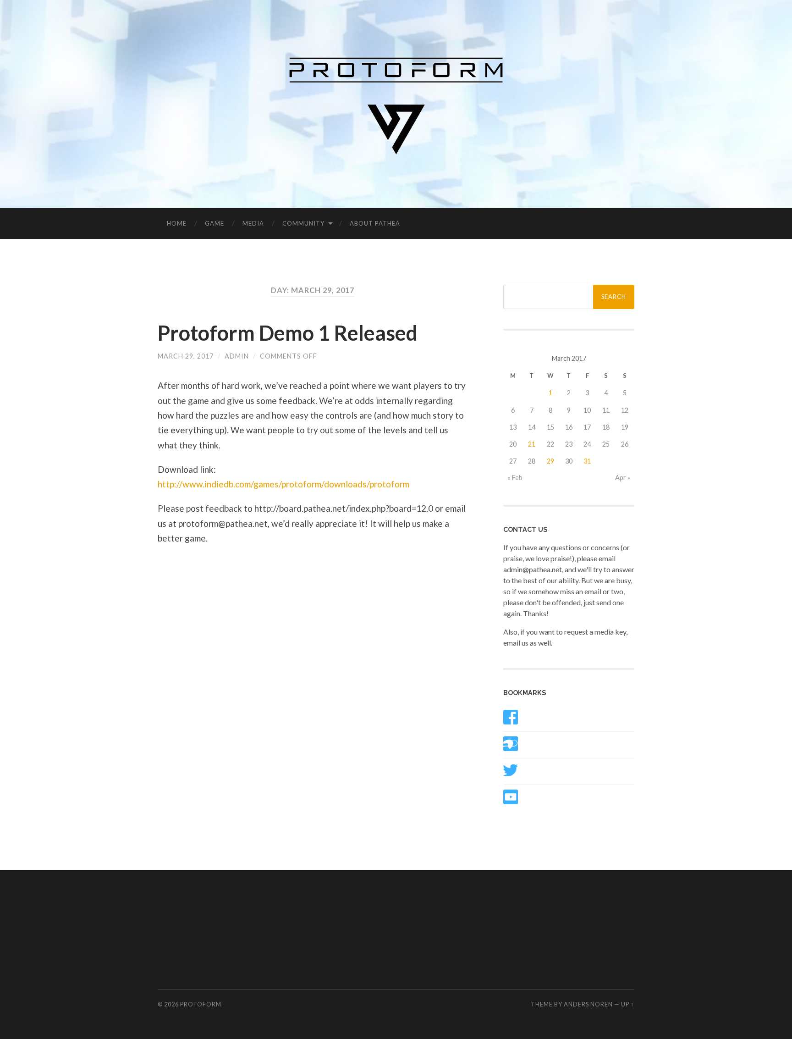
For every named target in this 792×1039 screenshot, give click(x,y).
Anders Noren (588, 1004)
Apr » (622, 477)
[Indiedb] (510, 748)
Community (303, 223)
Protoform (200, 1004)
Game (214, 223)
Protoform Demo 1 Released (288, 333)
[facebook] (510, 721)
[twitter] (510, 774)
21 (531, 444)
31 (587, 461)
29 (550, 461)
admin (237, 356)
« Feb (514, 477)
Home (177, 223)
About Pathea (375, 223)
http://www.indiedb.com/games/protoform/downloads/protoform (283, 484)
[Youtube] (510, 801)
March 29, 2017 (186, 356)
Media (253, 223)
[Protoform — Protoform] (396, 103)
